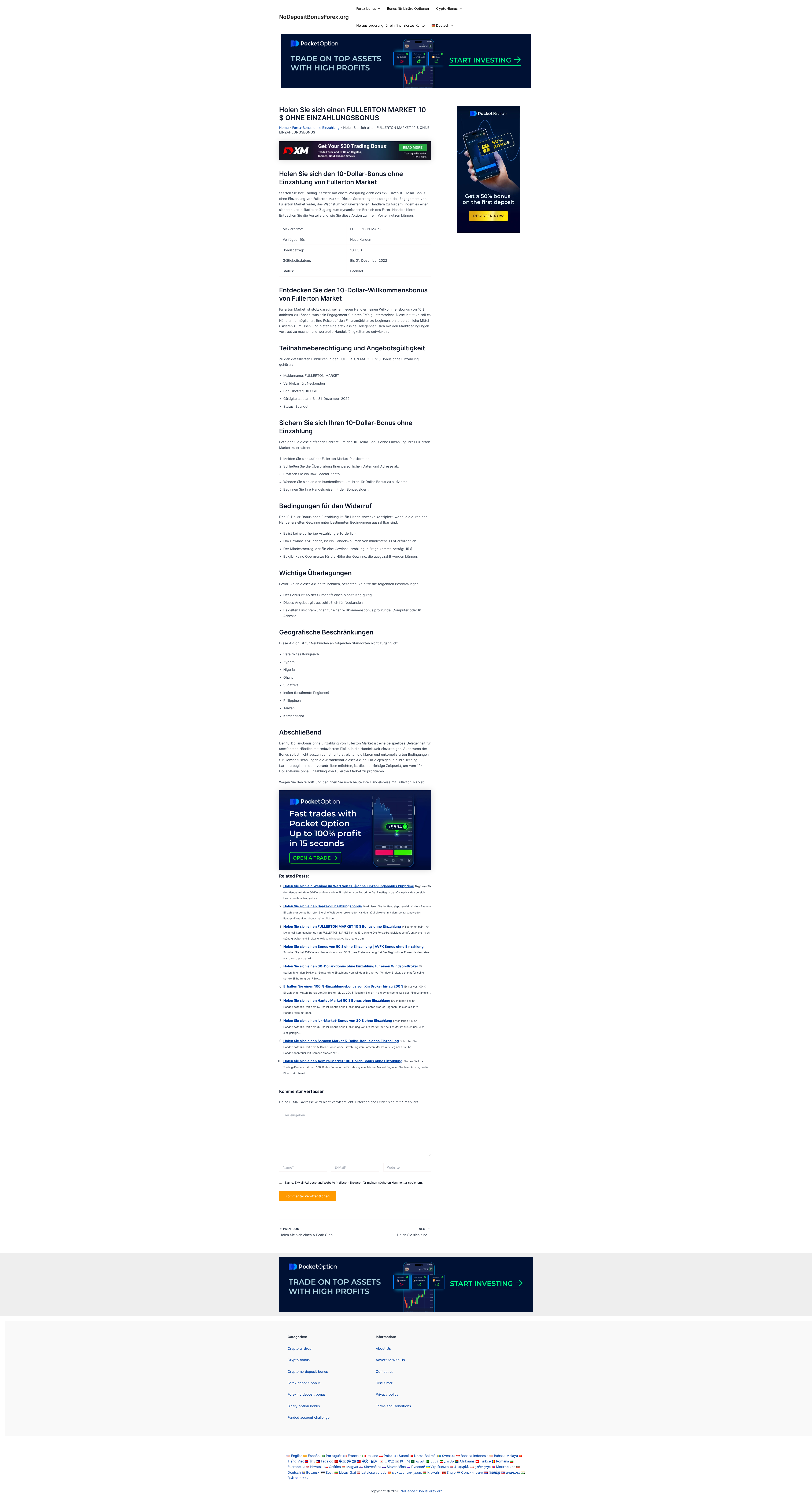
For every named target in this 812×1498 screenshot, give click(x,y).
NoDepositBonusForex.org (314, 17)
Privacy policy (387, 1394)
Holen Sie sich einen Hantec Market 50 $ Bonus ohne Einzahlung (336, 1000)
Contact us (384, 1371)
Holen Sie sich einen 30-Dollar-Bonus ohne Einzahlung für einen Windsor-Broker (350, 966)
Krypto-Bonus (447, 8)
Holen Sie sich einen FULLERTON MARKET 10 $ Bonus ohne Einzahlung (342, 926)
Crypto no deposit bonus (308, 1371)
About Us (383, 1348)
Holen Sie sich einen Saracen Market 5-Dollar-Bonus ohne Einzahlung (341, 1041)
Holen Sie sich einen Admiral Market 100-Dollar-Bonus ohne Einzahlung (342, 1061)
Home (284, 127)
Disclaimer (384, 1383)
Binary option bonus (304, 1406)
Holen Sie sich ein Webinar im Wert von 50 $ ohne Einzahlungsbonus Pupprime (348, 886)
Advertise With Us (390, 1360)
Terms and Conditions (393, 1406)
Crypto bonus (299, 1360)
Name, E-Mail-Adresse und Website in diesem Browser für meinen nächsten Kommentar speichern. (354, 1182)
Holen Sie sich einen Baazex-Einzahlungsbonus (322, 906)
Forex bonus (366, 8)
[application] (378, 8)
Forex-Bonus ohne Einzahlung (316, 127)
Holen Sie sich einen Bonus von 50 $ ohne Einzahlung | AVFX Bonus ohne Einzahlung (353, 946)
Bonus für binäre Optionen (408, 8)
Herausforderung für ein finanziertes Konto (390, 25)
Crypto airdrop (299, 1348)
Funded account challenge (308, 1417)
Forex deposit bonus (304, 1383)
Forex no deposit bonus (306, 1394)
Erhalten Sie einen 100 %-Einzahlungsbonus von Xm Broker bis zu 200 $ (343, 986)
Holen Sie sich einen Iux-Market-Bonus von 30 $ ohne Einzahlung (337, 1020)
